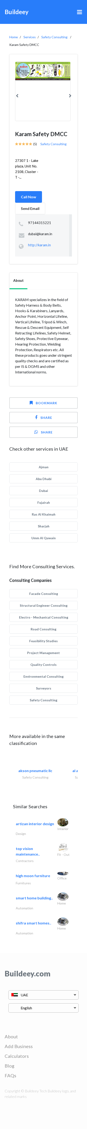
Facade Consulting (43, 594)
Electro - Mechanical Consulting (43, 617)
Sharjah (43, 526)
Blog (9, 1065)
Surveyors (43, 688)
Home (13, 37)
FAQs (10, 1075)
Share (46, 418)
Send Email (30, 208)
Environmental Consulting (43, 676)
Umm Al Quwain (43, 538)
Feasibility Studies (43, 641)
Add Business (19, 1046)
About (11, 1036)
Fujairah (43, 502)
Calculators (17, 1056)
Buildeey (17, 12)
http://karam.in (39, 245)
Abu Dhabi (44, 479)
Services (29, 37)
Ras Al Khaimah (43, 514)
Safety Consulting (54, 37)
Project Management (43, 653)
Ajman (43, 467)
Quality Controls (43, 665)
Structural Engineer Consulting (44, 605)
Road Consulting (43, 629)
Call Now (28, 197)
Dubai (43, 491)
